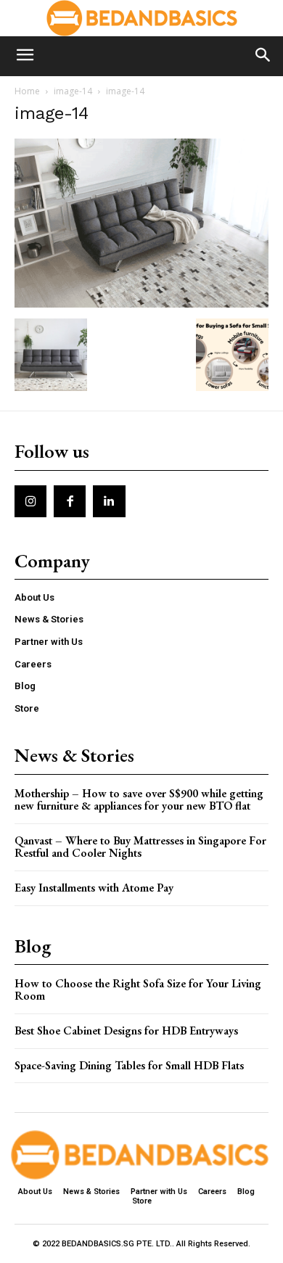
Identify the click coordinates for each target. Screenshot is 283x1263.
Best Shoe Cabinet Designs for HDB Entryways (126, 1030)
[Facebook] (70, 501)
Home (27, 91)
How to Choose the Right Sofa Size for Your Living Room (138, 990)
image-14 (73, 91)
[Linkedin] (109, 501)
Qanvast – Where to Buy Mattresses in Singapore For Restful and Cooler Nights (140, 847)
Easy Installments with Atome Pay (94, 887)
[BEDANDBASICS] (141, 18)
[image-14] (141, 303)
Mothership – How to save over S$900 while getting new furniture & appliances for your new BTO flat (139, 800)
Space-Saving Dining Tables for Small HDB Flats (129, 1065)
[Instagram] (30, 501)
